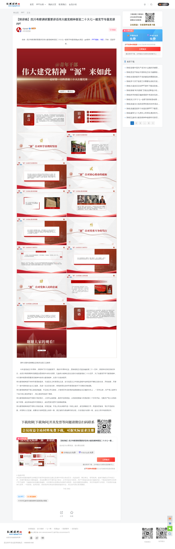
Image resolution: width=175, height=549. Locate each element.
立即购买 (106, 459)
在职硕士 (75, 528)
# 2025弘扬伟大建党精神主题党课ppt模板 (32, 500)
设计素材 (40, 528)
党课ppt (57, 528)
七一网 (48, 528)
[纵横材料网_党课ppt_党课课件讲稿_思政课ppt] (14, 532)
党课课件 (65, 528)
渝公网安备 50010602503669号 (42, 532)
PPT (22, 12)
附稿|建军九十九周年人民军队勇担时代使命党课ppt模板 (149, 113)
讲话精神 (33, 496)
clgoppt (25, 28)
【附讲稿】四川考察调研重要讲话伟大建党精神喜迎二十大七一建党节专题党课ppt (65, 21)
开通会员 (164, 4)
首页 (17, 12)
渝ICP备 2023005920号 (61, 532)
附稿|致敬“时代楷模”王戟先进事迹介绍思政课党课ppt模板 (149, 90)
